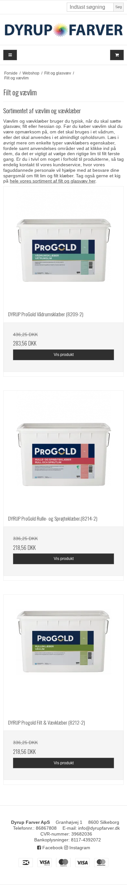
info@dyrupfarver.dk (99, 828)
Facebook (52, 847)
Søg (118, 7)
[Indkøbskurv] (117, 55)
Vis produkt (64, 354)
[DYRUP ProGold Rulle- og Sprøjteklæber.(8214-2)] (63, 451)
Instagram (79, 847)
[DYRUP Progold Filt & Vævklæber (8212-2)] (63, 655)
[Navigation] (10, 55)
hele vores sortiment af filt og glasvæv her (52, 181)
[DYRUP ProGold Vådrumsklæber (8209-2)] (63, 246)
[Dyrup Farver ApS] (63, 29)
